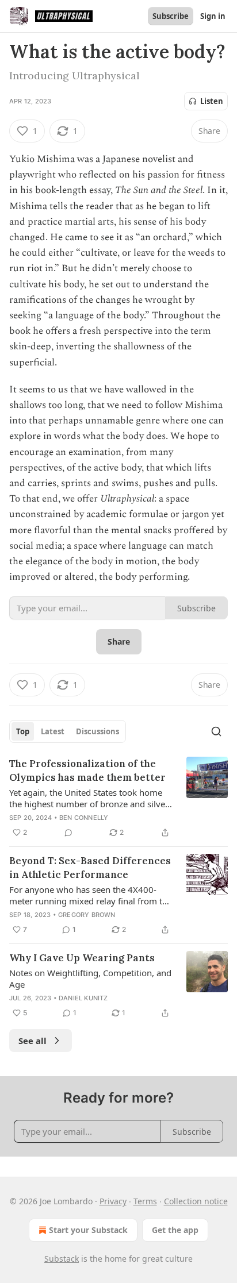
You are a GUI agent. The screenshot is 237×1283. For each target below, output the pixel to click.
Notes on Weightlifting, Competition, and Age (90, 978)
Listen (211, 101)
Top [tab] (22, 731)
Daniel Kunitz (83, 998)
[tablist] (67, 731)
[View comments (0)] (68, 832)
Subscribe (170, 16)
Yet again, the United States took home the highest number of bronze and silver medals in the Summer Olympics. (89, 798)
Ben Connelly (83, 818)
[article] (118, 798)
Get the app (175, 1229)
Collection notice (196, 1201)
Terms (145, 1201)
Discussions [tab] (97, 731)
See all (32, 1040)
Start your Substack (88, 1229)
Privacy (113, 1201)
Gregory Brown (87, 915)
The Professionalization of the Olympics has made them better (87, 770)
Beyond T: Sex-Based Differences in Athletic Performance (90, 867)
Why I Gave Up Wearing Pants (82, 957)
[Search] (216, 731)
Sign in (212, 16)
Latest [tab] (52, 731)
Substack (61, 1258)
